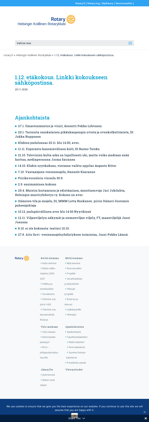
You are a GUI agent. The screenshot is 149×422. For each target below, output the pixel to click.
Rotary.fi (80, 3)
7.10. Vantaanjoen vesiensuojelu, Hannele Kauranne (56, 172)
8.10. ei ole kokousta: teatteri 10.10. (44, 228)
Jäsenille (47, 369)
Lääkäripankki (74, 309)
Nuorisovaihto (124, 3)
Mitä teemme (74, 258)
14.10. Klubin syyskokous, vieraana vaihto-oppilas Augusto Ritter (67, 166)
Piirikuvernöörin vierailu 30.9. (40, 178)
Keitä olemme (50, 258)
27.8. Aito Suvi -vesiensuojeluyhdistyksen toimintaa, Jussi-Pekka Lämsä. (73, 234)
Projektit (71, 273)
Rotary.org (93, 3)
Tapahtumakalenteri (77, 337)
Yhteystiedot (74, 369)
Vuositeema (48, 294)
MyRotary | (109, 3)
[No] (144, 412)
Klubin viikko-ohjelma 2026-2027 (48, 273)
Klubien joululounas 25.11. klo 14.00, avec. (49, 143)
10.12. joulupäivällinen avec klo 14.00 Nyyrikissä (54, 211)
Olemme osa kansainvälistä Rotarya (48, 314)
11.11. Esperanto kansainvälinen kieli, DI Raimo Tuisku (59, 149)
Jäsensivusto (48, 374)
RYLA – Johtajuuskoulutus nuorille (49, 352)
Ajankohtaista (74, 326)
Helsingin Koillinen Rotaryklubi (33, 55)
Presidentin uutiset (76, 362)
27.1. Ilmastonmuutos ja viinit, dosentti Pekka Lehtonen (60, 126)
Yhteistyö (71, 314)
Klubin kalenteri (76, 342)
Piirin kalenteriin (77, 347)
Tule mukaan (49, 326)
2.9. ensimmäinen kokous (37, 184)
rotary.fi (8, 55)
